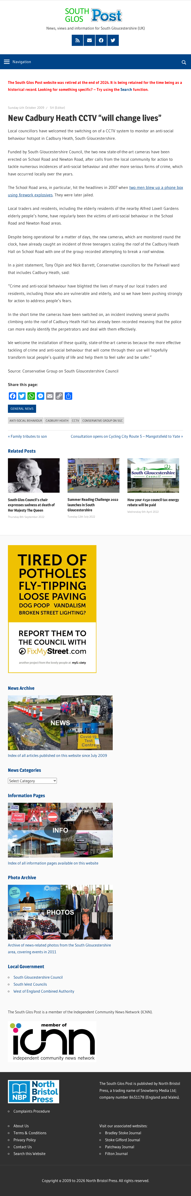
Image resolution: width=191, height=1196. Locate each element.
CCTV (75, 420)
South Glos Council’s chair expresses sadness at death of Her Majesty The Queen (31, 505)
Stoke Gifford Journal (122, 1139)
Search (126, 89)
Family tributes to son (29, 436)
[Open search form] (184, 61)
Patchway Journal (119, 1146)
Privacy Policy (25, 1139)
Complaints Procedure (32, 1111)
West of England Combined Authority (44, 991)
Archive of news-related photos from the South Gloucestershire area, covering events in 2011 (59, 948)
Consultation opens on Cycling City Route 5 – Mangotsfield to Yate (125, 436)
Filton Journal (116, 1153)
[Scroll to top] (183, 1188)
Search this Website (29, 1153)
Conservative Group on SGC (102, 420)
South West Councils (30, 984)
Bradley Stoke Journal (123, 1132)
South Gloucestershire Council (38, 977)
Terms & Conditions (30, 1132)
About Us (21, 1125)
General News (22, 409)
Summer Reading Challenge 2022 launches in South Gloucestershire (93, 504)
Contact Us (23, 1146)
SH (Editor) (57, 108)
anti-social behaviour (26, 420)
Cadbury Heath (57, 420)
